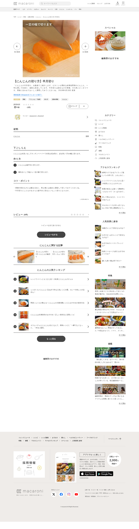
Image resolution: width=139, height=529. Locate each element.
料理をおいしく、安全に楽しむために (113, 493)
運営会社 (87, 496)
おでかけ (55, 437)
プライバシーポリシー (103, 496)
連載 (26, 440)
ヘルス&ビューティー (76, 437)
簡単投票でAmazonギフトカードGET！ (28, 95)
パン (75, 9)
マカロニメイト (36, 440)
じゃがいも (69, 9)
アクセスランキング (51, 440)
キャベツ (50, 9)
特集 (20, 440)
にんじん (61, 9)
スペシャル (64, 440)
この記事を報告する (84, 199)
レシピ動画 (91, 3)
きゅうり (43, 9)
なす (24, 9)
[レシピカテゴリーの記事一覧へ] (17, 99)
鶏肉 (80, 9)
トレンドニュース (24, 437)
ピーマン (29, 9)
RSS (100, 493)
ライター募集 (103, 490)
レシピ (36, 437)
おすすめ (107, 3)
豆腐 (56, 9)
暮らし (63, 437)
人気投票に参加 (77, 440)
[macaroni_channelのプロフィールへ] (51, 117)
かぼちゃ (36, 9)
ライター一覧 (94, 490)
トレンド (99, 3)
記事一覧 (87, 490)
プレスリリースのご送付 (91, 493)
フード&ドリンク (92, 437)
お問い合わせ (111, 490)
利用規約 (93, 496)
